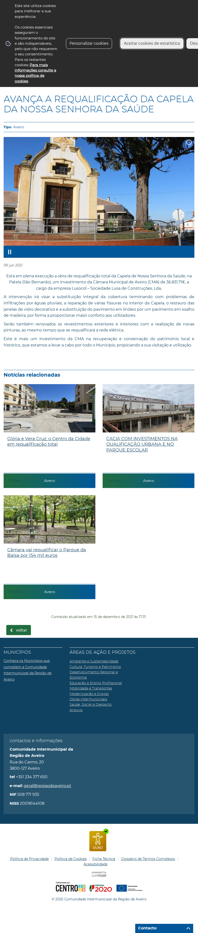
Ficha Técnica (103, 859)
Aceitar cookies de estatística (152, 43)
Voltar (21, 630)
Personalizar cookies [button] (89, 43)
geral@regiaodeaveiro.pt (47, 785)
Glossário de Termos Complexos (148, 859)
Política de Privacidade (29, 859)
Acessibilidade (95, 864)
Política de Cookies (71, 859)
